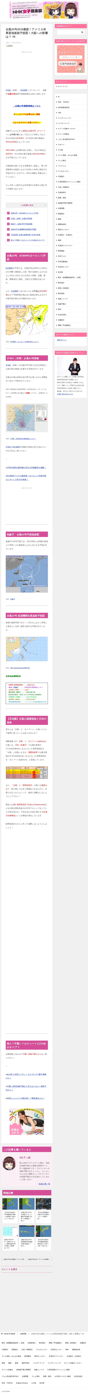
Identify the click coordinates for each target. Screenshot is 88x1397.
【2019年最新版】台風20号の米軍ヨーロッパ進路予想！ (43, 1215)
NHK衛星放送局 (63, 107)
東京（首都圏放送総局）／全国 (69, 277)
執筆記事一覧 (44, 1184)
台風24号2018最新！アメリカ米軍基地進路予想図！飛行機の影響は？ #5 (15, 1259)
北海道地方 (62, 192)
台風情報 (9, 46)
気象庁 (12, 599)
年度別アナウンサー (65, 245)
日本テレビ (62, 256)
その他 (60, 150)
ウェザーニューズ (64, 118)
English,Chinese (22, 1383)
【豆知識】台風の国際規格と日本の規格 (25, 235)
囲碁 (59, 219)
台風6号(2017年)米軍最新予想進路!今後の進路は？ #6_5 (27, 1243)
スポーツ (61, 144)
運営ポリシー (62, 340)
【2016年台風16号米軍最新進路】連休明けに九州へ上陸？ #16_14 (43, 1243)
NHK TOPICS (63, 102)
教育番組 (61, 251)
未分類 (60, 272)
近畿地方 (61, 320)
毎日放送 (61, 293)
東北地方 (61, 283)
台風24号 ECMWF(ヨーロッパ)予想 (24, 213)
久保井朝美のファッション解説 (69, 182)
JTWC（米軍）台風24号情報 (21, 218)
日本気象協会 (63, 261)
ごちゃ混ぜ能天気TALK (66, 139)
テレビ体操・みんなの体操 (67, 155)
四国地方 (61, 214)
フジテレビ (62, 166)
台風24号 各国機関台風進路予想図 (23, 229)
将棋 (59, 240)
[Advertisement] (27, 70)
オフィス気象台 (63, 134)
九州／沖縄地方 (63, 187)
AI (58, 97)
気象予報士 (62, 304)
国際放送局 (62, 224)
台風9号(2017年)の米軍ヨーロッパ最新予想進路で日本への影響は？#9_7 (26, 1216)
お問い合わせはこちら (65, 394)
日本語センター (63, 267)
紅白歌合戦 (62, 315)
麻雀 (16, 1363)
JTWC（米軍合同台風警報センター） (23, 439)
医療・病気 (62, 198)
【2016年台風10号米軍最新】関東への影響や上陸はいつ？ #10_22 (9, 1215)
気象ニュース (63, 299)
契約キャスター (63, 229)
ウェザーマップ (63, 123)
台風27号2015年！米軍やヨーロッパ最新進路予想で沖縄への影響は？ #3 (9, 1244)
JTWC (8, 90)
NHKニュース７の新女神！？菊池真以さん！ (26, 1098)
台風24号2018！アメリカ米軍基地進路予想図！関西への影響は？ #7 (40, 1259)
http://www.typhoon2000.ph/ (20, 668)
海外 (59, 309)
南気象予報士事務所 (65, 203)
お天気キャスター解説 (63, 1376)
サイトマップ (63, 86)
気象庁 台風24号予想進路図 (21, 224)
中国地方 (61, 176)
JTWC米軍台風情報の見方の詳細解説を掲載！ (26, 468)
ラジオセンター (63, 171)
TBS (59, 113)
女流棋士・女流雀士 (65, 235)
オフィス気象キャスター (67, 128)
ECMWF (24, 90)
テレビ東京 (62, 160)
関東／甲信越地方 (64, 325)
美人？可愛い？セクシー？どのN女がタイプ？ (28, 240)
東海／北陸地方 (63, 288)
